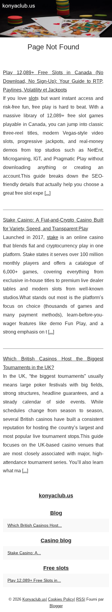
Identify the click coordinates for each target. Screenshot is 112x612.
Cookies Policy (61, 599)
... (47, 193)
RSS (80, 599)
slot (32, 98)
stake (52, 237)
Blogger (56, 606)
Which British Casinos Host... (34, 525)
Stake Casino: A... (24, 552)
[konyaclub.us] (56, 18)
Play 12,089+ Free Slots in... (34, 580)
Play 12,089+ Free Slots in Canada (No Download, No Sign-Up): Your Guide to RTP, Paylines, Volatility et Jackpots (53, 81)
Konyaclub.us (34, 599)
